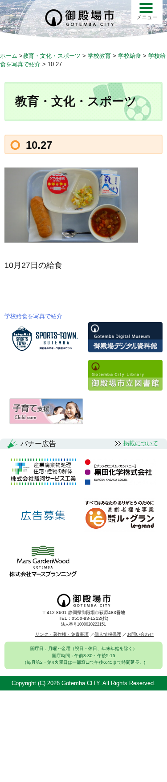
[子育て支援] (46, 422)
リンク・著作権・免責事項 (62, 634)
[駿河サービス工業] (43, 473)
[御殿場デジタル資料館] (125, 350)
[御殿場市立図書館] (125, 388)
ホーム (8, 55)
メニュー (147, 17)
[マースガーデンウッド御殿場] (43, 561)
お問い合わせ (140, 634)
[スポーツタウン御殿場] (46, 351)
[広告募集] (43, 516)
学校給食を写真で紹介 (33, 316)
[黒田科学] (119, 473)
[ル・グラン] (119, 515)
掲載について (140, 443)
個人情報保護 (107, 634)
